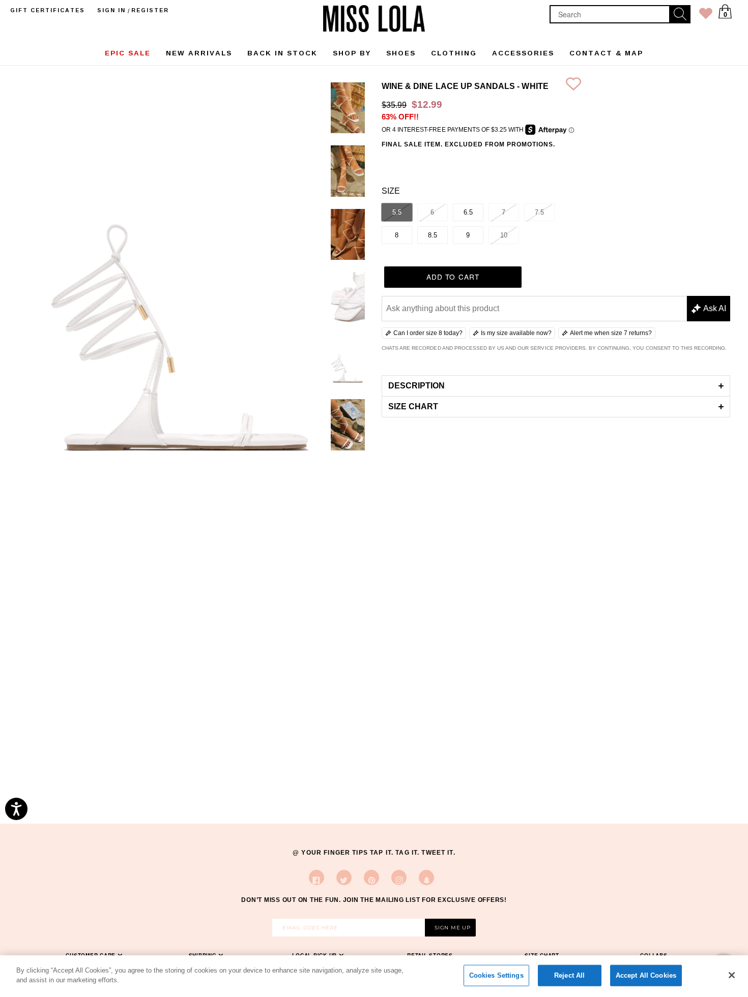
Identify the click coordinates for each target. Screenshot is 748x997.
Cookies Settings (496, 975)
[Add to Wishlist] (573, 86)
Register (150, 10)
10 (503, 235)
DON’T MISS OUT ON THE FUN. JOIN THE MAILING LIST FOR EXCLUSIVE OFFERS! (374, 899)
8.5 (432, 235)
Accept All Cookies (646, 975)
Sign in (111, 10)
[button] (556, 385)
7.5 (539, 212)
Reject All (569, 975)
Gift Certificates (47, 10)
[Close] (732, 975)
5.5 (396, 212)
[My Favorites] (705, 15)
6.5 (468, 212)
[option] (347, 110)
